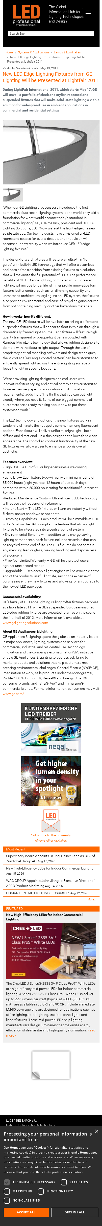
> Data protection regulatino (62, 1172)
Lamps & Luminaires (67, 52)
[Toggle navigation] (88, 12)
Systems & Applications (33, 52)
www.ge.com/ (13, 694)
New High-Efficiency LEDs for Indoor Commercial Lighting (50, 870)
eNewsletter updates (51, 840)
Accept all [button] (26, 1212)
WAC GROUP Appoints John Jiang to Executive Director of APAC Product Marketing (50, 883)
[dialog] (51, 1176)
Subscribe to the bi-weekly (51, 835)
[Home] (26, 12)
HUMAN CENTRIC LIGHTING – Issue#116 (47, 893)
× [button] (96, 1131)
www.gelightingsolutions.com (25, 623)
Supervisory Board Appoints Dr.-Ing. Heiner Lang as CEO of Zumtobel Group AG (50, 858)
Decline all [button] (75, 1212)
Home (9, 52)
